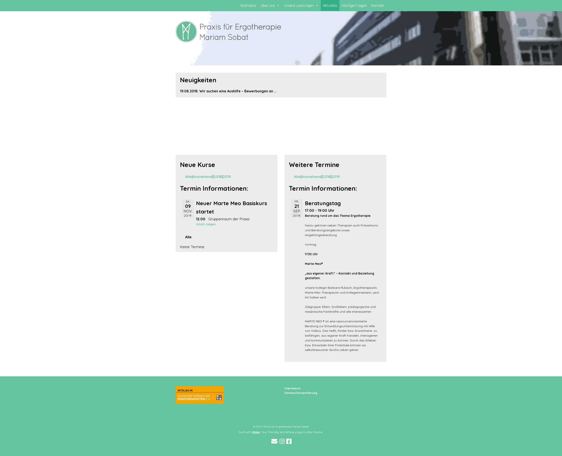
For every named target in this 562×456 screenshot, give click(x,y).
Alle (188, 176)
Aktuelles (330, 5)
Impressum (293, 388)
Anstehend (203, 176)
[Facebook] (289, 441)
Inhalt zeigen (206, 224)
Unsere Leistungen (299, 5)
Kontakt (377, 5)
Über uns (268, 5)
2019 (227, 176)
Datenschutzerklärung (301, 393)
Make (256, 432)
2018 (218, 176)
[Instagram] (282, 441)
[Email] (274, 441)
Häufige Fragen (354, 5)
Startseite (248, 5)
